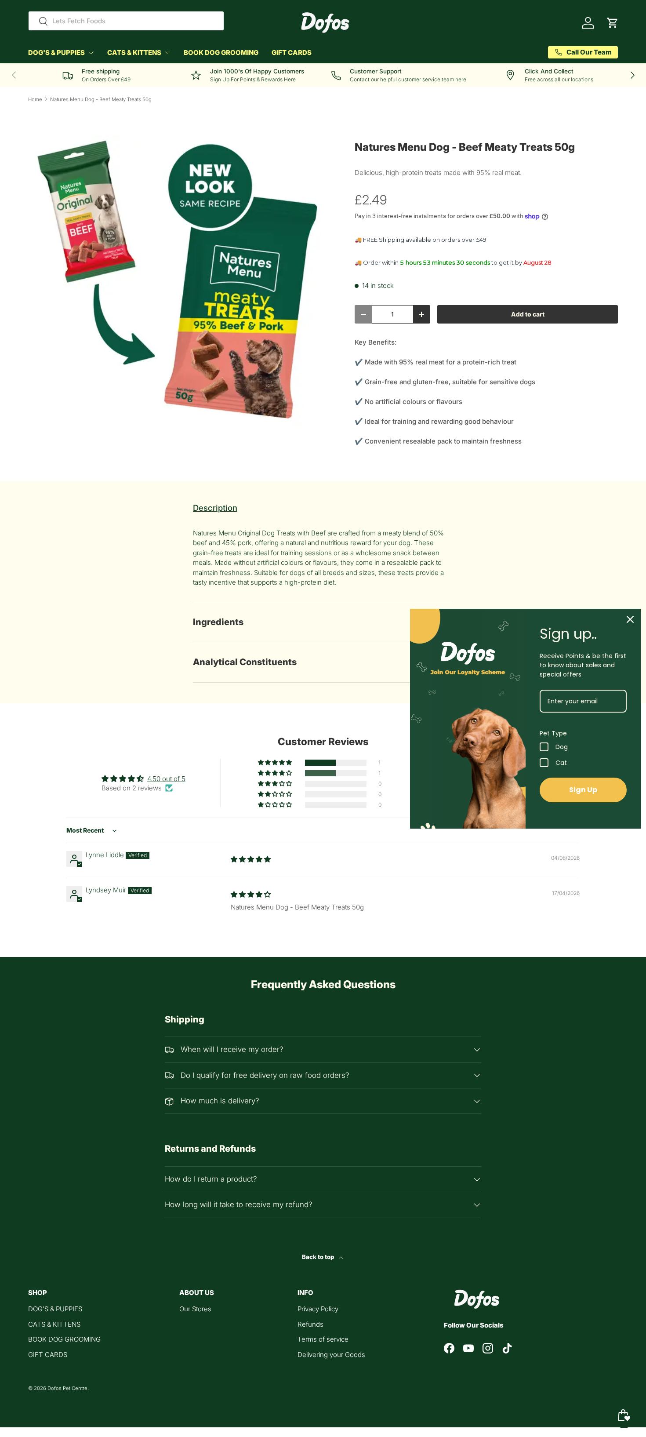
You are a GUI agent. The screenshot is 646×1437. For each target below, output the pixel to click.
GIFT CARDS (292, 52)
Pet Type (553, 733)
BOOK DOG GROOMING (221, 52)
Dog (561, 746)
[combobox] (126, 20)
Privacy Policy (318, 1309)
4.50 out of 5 (166, 779)
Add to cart (527, 314)
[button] (612, 23)
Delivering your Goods (331, 1354)
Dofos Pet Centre (67, 1388)
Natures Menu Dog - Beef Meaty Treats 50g (101, 99)
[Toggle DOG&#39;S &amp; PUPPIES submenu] (91, 52)
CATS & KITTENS (134, 52)
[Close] (630, 619)
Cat (561, 762)
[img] (251, 859)
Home (35, 99)
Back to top (318, 1256)
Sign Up (583, 790)
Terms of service (323, 1339)
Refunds (310, 1324)
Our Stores (195, 1309)
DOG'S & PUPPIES (56, 52)
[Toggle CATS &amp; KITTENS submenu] (167, 52)
